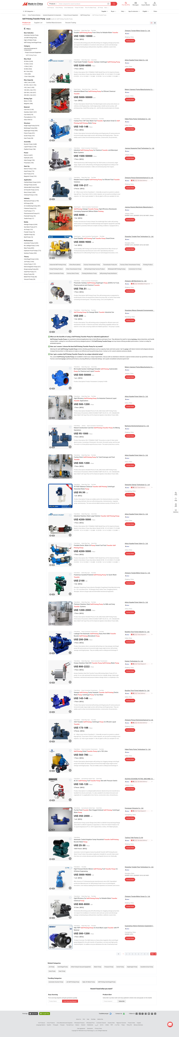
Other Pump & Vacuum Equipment (81, 967)
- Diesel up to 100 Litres (91, 751)
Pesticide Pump (30, 216)
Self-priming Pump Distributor (108, 273)
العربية (96, 1025)
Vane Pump (52, 971)
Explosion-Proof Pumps (32, 250)
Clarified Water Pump (32, 182)
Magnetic (28, 103)
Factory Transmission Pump (92, 264)
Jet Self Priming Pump (72, 982)
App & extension (133, 11)
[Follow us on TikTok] (140, 1013)
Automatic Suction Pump (56, 982)
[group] (60, 42)
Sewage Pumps (30, 224)
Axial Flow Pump (30, 272)
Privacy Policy (98, 1028)
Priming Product (148, 264)
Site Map (93, 1019)
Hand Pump (29, 171)
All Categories (29, 11)
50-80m (28, 69)
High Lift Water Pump (88, 982)
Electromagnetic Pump (32, 266)
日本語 (107, 1025)
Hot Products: (50, 7)
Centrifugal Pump (63, 967)
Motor (28, 101)
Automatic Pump (31, 243)
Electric (28, 155)
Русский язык (69, 1025)
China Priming (59, 7)
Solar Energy (29, 160)
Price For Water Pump (90, 7)
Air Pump (28, 229)
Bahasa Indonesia (138, 1025)
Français (62, 1025)
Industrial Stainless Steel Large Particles (96, 516)
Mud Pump (28, 237)
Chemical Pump (30, 195)
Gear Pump (62, 971)
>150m (28, 66)
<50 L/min (29, 87)
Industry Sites (111, 1022)
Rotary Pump (29, 274)
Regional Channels (121, 1022)
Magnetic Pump (30, 176)
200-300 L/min (30, 92)
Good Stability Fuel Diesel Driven (94, 238)
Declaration (90, 1028)
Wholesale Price (90, 1022)
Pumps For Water (79, 7)
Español (49, 1025)
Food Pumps (29, 211)
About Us (78, 1019)
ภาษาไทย (117, 1025)
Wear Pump (29, 248)
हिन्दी (112, 1025)
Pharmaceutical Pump (32, 213)
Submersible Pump (31, 187)
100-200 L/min (30, 90)
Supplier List (38, 23)
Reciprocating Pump (31, 269)
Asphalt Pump (29, 234)
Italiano (77, 1025)
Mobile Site (100, 1019)
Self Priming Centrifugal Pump (106, 982)
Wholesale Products (79, 1022)
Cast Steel (28, 114)
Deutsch (83, 1025)
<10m (27, 74)
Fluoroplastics (30, 117)
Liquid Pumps (30, 147)
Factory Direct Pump (73, 273)
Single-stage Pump (31, 125)
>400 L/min (29, 82)
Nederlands (90, 1025)
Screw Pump (120, 967)
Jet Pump (51, 967)
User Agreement (81, 1028)
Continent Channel (101, 1022)
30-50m (28, 61)
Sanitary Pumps (30, 253)
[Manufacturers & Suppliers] (32, 4)
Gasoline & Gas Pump (146, 967)
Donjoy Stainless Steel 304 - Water (96, 663)
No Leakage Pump (31, 245)
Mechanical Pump (31, 201)
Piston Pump (29, 133)
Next (152, 954)
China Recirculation (74, 264)
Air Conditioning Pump (32, 206)
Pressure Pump (108, 967)
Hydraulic (28, 158)
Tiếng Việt (129, 1025)
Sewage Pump (30, 185)
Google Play (44, 1013)
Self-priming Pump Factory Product (94, 269)
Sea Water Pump (30, 227)
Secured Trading (70, 23)
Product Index (131, 1022)
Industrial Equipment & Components (30, 49)
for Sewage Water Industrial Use (94, 312)
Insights (139, 1022)
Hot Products (41, 1022)
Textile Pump (29, 218)
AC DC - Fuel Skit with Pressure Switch (95, 781)
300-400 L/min (30, 95)
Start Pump (29, 174)
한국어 (101, 1025)
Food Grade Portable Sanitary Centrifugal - (97, 62)
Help (122, 11)
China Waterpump (68, 7)
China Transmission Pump (73, 269)
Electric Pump (30, 169)
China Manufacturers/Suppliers (64, 1022)
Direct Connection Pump (57, 273)
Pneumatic (29, 163)
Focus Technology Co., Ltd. (91, 1030)
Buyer (112, 11)
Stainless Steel (30, 112)
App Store (33, 1013)
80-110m (28, 71)
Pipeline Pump (30, 149)
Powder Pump (29, 232)
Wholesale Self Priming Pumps (116, 269)
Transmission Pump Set (110, 264)
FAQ (84, 1019)
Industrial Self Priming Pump (58, 264)
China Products (51, 1022)
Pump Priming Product (56, 269)
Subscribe (121, 1001)
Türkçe (123, 1025)
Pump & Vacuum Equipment (33, 52)
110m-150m (29, 76)
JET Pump (100, 7)
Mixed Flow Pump (30, 277)
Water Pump (97, 967)
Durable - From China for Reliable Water (96, 32)
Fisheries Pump (30, 208)
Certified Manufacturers (54, 23)
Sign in (155, 5)
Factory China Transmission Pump (130, 264)
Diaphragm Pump (132, 967)
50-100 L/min (30, 85)
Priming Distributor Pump (89, 273)
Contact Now (130, 41)
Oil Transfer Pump (31, 190)
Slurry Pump (30, 192)
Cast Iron (29, 109)
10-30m (28, 64)
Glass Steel (28, 119)
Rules (155, 11)
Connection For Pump (135, 269)
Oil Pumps (28, 203)
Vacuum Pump (29, 279)
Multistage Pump (30, 128)
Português (55, 1025)
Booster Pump (30, 144)
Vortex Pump (30, 264)
